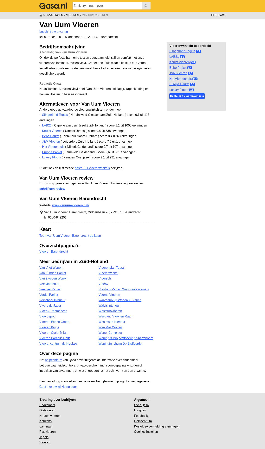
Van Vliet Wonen (50, 267)
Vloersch (105, 278)
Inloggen (140, 410)
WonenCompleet (110, 332)
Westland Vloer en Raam (116, 316)
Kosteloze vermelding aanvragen (156, 426)
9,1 (198, 51)
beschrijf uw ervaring (53, 31)
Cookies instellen (146, 431)
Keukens (45, 421)
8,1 (182, 56)
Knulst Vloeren (179, 62)
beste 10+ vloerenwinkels (92, 168)
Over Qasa (141, 405)
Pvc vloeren (47, 431)
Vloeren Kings (49, 327)
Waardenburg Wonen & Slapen (120, 300)
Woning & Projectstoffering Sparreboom (126, 338)
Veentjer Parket (50, 289)
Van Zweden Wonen (53, 278)
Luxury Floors (178, 89)
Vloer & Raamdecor (53, 311)
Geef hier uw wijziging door (58, 386)
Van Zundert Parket (52, 273)
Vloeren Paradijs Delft (54, 338)
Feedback (218, 15)
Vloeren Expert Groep (54, 321)
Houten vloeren (50, 415)
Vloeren (44, 442)
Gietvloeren (47, 410)
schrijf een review (52, 188)
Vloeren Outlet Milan (53, 332)
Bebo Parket (177, 67)
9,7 (195, 78)
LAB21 (174, 56)
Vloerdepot (47, 316)
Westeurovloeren (110, 311)
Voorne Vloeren (109, 294)
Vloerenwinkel (108, 273)
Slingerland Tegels (182, 51)
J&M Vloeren (178, 73)
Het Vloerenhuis (180, 78)
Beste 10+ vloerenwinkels (187, 95)
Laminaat (45, 426)
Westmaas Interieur (112, 321)
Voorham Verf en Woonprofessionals (124, 289)
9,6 (192, 84)
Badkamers (47, 405)
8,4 (189, 67)
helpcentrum (53, 360)
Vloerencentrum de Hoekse (58, 343)
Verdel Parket (48, 294)
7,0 (190, 73)
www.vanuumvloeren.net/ (70, 205)
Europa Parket (179, 84)
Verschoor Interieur (52, 300)
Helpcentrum (143, 421)
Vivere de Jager (50, 305)
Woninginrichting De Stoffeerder (121, 343)
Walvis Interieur (109, 305)
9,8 (193, 62)
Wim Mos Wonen (110, 327)
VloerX (103, 284)
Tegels (43, 437)
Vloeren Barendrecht (53, 251)
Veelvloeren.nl (49, 284)
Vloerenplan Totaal (112, 267)
